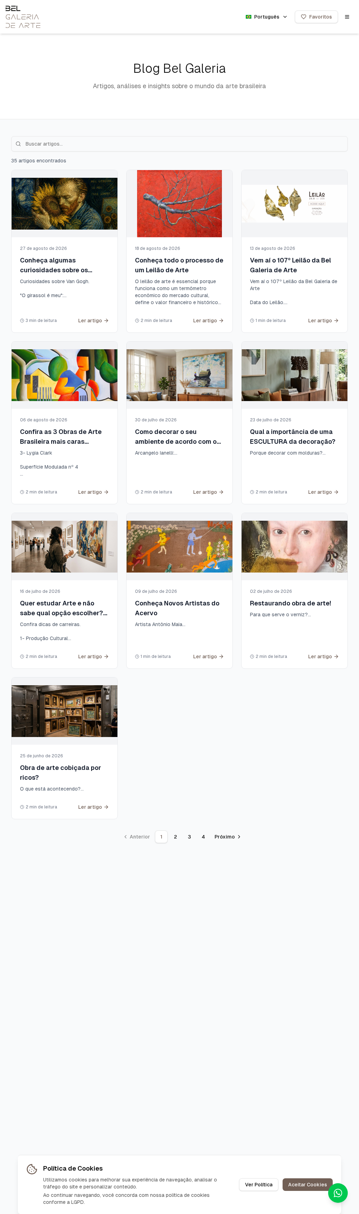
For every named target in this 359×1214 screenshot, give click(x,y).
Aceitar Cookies (307, 1184)
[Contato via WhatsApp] (338, 1193)
